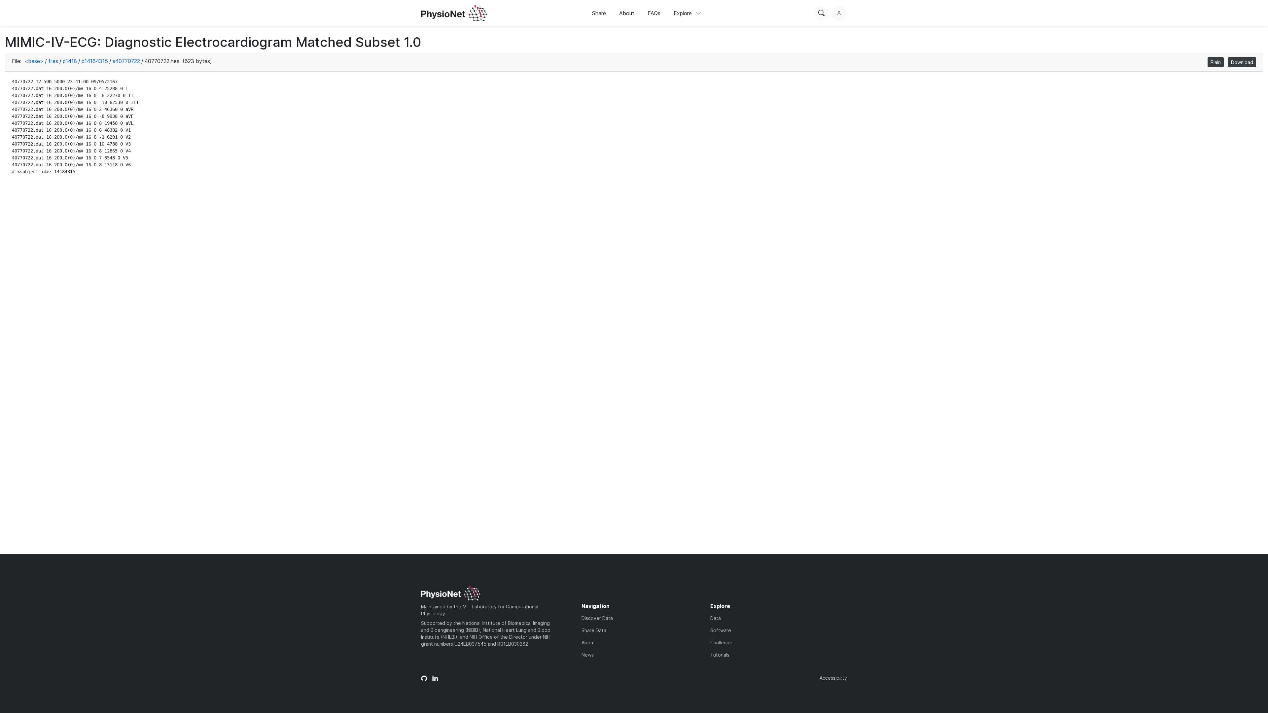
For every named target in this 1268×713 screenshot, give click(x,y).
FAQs (654, 13)
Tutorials (719, 655)
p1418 (70, 61)
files (53, 61)
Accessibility (833, 678)
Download (1242, 62)
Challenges (722, 642)
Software (720, 630)
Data (715, 618)
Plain (1216, 62)
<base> (34, 61)
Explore (683, 13)
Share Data (593, 630)
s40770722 (126, 61)
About (626, 13)
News (587, 655)
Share (599, 13)
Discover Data (597, 618)
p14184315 (95, 61)
